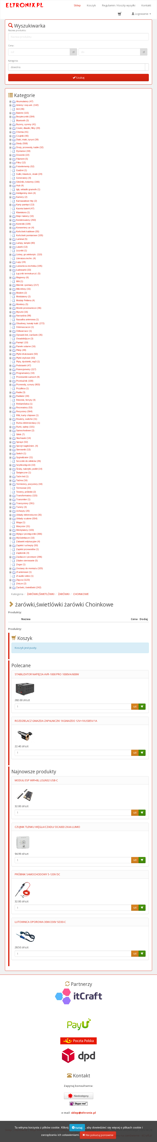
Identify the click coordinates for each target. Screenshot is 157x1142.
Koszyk (91, 5)
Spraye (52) (22, 442)
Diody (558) (22, 143)
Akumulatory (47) (24, 101)
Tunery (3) (21, 507)
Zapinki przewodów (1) (27, 549)
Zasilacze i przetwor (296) (29, 557)
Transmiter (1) (23, 499)
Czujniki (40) (22, 136)
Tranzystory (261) (25, 503)
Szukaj (79, 77)
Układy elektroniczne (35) (29, 515)
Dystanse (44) (23, 151)
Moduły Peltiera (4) (25, 300)
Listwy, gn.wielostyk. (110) (29, 254)
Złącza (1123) (23, 580)
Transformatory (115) (26, 495)
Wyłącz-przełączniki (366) (29, 534)
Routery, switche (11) (26, 419)
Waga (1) (20, 522)
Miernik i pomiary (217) (27, 285)
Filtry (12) (21, 162)
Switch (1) (21, 453)
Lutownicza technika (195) (29, 266)
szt (135, 706)
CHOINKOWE (81, 594)
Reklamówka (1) (24, 404)
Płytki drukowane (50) (27, 354)
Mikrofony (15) (23, 289)
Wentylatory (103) (25, 530)
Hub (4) (20, 185)
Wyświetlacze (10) (25, 538)
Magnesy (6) (22, 277)
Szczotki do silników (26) (28, 461)
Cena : (11, 45)
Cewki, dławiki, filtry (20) (28, 128)
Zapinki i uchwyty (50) (27, 545)
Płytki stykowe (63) (25, 358)
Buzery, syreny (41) (26, 124)
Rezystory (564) (24, 411)
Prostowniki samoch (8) (28, 377)
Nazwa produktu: (17, 30)
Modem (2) (21, 293)
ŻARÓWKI (64, 594)
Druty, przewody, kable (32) (30, 147)
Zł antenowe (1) (24, 572)
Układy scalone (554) (26, 518)
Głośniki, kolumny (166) (28, 182)
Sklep (77, 5)
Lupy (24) (21, 262)
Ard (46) (20, 109)
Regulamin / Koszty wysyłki (118, 5)
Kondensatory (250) (26, 220)
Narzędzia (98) (23, 315)
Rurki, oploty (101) (25, 427)
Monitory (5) (22, 304)
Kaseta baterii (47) (25, 208)
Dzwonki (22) (22, 155)
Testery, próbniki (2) (26, 492)
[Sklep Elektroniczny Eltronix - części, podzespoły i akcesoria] (25, 5)
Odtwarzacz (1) (24, 331)
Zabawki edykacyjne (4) (28, 541)
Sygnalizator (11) (24, 457)
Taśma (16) (22, 480)
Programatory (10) (25, 373)
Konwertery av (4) (25, 227)
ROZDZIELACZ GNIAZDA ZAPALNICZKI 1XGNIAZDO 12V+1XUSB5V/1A (56, 721)
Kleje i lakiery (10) (25, 216)
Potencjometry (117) (26, 369)
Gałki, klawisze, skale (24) (29, 174)
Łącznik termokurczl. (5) (28, 273)
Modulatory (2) (23, 296)
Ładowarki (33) (23, 270)
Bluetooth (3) (22, 120)
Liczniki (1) (21, 250)
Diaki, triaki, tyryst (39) (27, 139)
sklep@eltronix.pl (83, 1113)
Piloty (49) (21, 350)
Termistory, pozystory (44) (29, 484)
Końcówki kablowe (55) (27, 231)
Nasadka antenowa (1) (27, 319)
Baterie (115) (22, 113)
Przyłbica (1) (22, 388)
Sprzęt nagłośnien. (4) (27, 446)
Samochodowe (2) (25, 430)
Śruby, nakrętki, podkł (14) (29, 469)
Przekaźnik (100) (24, 381)
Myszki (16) (22, 312)
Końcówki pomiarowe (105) (29, 235)
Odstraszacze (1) (25, 327)
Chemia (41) (22, 132)
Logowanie (141, 14)
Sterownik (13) (23, 449)
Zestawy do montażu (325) (29, 568)
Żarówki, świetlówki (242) (28, 587)
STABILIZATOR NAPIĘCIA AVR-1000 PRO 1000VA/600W (47, 674)
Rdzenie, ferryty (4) (26, 400)
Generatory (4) (23, 178)
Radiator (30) (22, 396)
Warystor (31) (23, 526)
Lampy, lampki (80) (25, 243)
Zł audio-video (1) (25, 576)
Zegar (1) (21, 564)
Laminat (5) (21, 239)
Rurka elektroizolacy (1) (28, 423)
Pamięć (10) (22, 342)
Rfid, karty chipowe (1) (27, 415)
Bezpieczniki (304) (25, 116)
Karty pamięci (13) (25, 204)
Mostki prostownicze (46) (28, 308)
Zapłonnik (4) (22, 553)
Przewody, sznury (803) (28, 384)
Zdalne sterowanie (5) (27, 560)
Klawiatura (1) (23, 212)
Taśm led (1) (22, 476)
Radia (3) (20, 392)
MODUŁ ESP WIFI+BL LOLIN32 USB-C (36, 780)
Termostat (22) (23, 488)
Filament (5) (22, 159)
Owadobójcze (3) (24, 338)
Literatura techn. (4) (26, 258)
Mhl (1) (19, 281)
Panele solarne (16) (26, 346)
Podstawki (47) (23, 365)
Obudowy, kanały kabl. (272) (30, 323)
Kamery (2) (21, 197)
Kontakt (146, 5)
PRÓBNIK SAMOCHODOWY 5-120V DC (37, 874)
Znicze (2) (21, 583)
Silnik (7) (20, 434)
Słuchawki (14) (23, 438)
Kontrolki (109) (23, 224)
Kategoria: (13, 60)
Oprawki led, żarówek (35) (29, 335)
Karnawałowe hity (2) (26, 201)
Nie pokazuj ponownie (99, 1135)
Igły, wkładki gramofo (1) (28, 189)
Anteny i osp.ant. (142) (27, 105)
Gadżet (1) (21, 170)
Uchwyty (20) (23, 511)
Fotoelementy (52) (25, 166)
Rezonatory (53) (24, 407)
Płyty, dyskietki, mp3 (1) (28, 361)
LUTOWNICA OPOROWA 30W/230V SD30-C (40, 922)
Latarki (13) (22, 247)
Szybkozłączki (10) (25, 465)
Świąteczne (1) (23, 472)
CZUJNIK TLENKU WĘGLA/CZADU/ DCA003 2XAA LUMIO (47, 827)
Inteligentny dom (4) (26, 193)
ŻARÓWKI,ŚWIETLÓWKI (40, 594)
